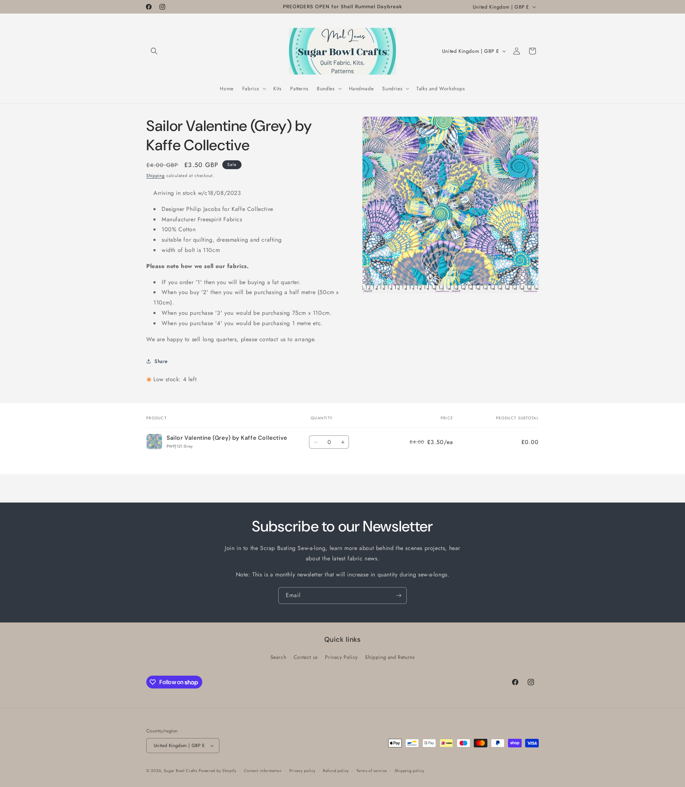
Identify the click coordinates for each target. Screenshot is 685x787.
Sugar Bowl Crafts (180, 770)
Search (278, 657)
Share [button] (161, 361)
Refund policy (336, 770)
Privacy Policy (341, 657)
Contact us (306, 657)
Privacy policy (302, 770)
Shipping (155, 175)
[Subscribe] (398, 595)
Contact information (263, 770)
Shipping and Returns (390, 657)
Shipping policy (410, 770)
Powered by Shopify (218, 770)
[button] (154, 51)
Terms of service (371, 770)
